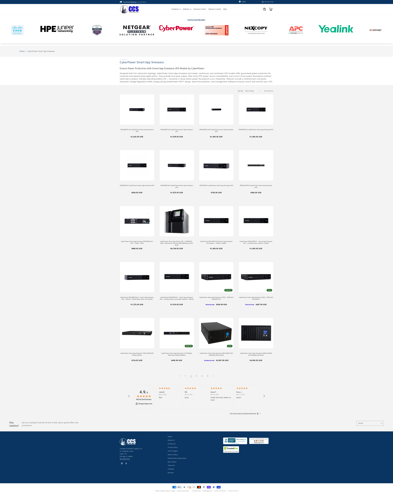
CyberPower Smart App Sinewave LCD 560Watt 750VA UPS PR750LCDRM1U (176, 354)
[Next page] (213, 376)
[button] (176, 9)
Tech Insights (173, 451)
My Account (172, 462)
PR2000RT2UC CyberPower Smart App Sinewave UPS (256, 129)
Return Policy (173, 454)
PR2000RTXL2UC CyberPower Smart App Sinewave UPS (137, 130)
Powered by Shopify (183, 491)
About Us (171, 440)
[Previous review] (129, 396)
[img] (144, 396)
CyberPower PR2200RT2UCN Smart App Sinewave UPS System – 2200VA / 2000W (216, 242)
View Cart (171, 465)
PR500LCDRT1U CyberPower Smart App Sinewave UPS (256, 186)
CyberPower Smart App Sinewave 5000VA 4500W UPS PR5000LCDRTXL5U (256, 354)
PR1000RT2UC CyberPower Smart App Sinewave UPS (137, 185)
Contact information (220, 491)
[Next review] (264, 396)
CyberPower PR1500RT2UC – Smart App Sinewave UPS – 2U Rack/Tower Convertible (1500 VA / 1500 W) (177, 298)
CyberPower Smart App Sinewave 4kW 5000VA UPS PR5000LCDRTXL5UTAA (216, 354)
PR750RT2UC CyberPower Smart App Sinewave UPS (216, 185)
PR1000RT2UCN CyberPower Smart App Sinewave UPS (177, 130)
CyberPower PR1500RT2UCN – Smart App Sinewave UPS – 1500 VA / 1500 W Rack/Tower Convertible (137, 298)
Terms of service (233, 491)
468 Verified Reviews (143, 399)
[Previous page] (180, 376)
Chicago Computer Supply (167, 491)
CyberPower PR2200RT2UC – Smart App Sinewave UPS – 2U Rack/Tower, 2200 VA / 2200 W (256, 242)
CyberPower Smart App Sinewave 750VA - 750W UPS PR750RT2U (256, 298)
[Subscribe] (381, 423)
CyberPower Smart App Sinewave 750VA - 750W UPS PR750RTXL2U (216, 298)
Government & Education (177, 458)
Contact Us (172, 444)
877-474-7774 (125, 459)
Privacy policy (197, 491)
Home (170, 437)
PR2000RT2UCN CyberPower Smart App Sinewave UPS (176, 186)
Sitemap (171, 469)
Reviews (171, 473)
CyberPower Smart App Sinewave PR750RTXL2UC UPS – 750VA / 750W (137, 242)
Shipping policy (207, 491)
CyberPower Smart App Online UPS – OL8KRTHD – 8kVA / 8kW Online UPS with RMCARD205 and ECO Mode (176, 243)
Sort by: (240, 91)
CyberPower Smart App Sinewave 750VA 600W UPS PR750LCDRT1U (137, 354)
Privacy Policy (173, 447)
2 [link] (190, 376)
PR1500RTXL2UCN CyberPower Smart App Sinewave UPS (216, 130)
